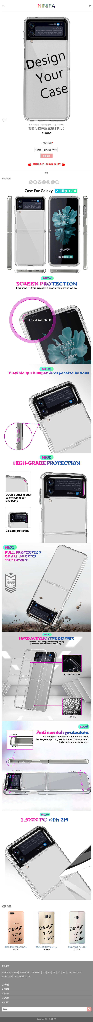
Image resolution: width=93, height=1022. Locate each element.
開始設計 (46, 156)
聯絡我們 (5, 1002)
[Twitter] (40, 182)
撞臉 (64, 972)
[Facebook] (53, 182)
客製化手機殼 (46, 125)
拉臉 (54, 972)
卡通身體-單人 (24, 972)
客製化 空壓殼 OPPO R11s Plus (16, 947)
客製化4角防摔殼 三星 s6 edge (46, 947)
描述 (46, 173)
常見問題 (5, 989)
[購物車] (90, 5)
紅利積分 (5, 985)
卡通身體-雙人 (36, 972)
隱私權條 (5, 998)
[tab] (46, 173)
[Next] (91, 933)
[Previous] (2, 933)
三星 (54, 125)
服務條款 (5, 993)
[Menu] (3, 5)
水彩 (74, 972)
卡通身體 (15, 972)
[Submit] (89, 1009)
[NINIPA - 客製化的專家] (46, 5)
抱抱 (49, 972)
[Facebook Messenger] (35, 182)
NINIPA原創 (6, 972)
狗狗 (79, 972)
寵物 (44, 972)
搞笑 (59, 972)
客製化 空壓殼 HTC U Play (77, 947)
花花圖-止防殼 (7, 976)
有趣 (69, 972)
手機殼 (36, 125)
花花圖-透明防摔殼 (20, 976)
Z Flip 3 (61, 125)
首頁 (30, 125)
